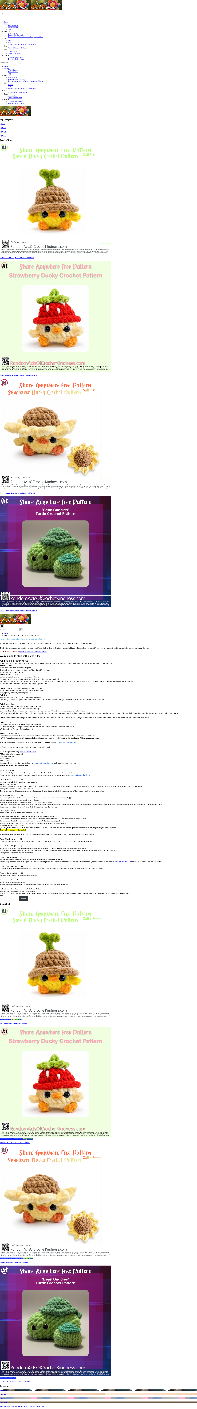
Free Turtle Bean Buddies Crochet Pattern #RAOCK (18, 611)
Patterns (6, 24)
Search (2, 895)
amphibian (3, 1390)
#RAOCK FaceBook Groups (17, 48)
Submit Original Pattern (15, 57)
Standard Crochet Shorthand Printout (33, 652)
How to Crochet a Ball (28, 752)
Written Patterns (13, 26)
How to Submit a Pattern (16, 59)
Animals (3, 1394)
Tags (9, 29)
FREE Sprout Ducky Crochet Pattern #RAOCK (17, 258)
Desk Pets (3, 1402)
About (10, 42)
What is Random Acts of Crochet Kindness (22, 44)
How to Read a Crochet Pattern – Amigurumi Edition (25, 37)
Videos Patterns (13, 27)
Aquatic (3, 1398)
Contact (10, 40)
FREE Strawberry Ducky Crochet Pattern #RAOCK (18, 375)
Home (6, 22)
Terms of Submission (15, 53)
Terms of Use (12, 51)
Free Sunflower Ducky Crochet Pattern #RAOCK (17, 493)
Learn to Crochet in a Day (16, 35)
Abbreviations (12, 33)
